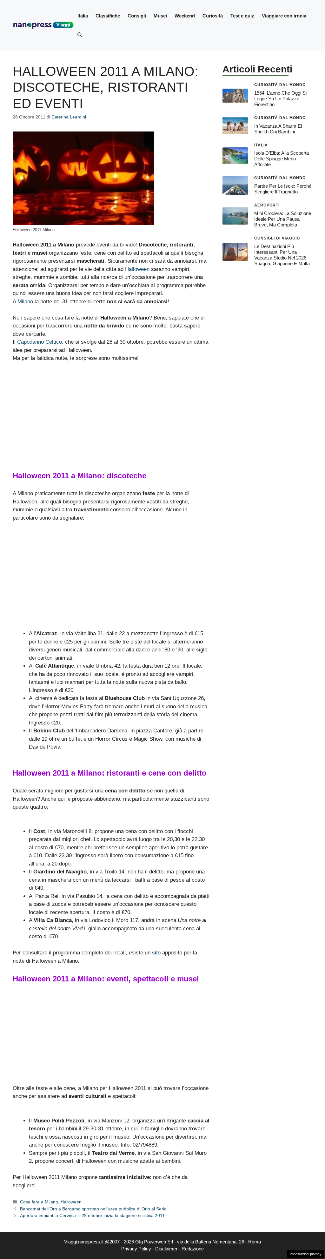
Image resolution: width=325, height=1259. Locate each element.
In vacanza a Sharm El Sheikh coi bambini (278, 128)
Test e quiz (242, 15)
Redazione (193, 1248)
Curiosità (212, 15)
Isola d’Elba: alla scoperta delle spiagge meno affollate (281, 158)
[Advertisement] (111, 414)
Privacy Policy (136, 1248)
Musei (160, 15)
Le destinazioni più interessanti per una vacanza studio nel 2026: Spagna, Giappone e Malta (282, 255)
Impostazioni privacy (306, 1254)
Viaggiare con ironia (284, 15)
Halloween (137, 269)
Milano (25, 302)
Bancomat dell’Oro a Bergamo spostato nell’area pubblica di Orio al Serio (93, 1208)
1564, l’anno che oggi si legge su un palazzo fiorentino (280, 98)
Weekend (185, 15)
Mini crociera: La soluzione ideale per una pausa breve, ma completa (282, 219)
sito (156, 953)
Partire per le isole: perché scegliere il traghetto (282, 188)
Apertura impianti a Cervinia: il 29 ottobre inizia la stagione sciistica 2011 (92, 1215)
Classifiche (108, 15)
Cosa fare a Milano (39, 1201)
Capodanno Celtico (39, 342)
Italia (82, 15)
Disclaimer (166, 1248)
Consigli (137, 15)
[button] (80, 34)
